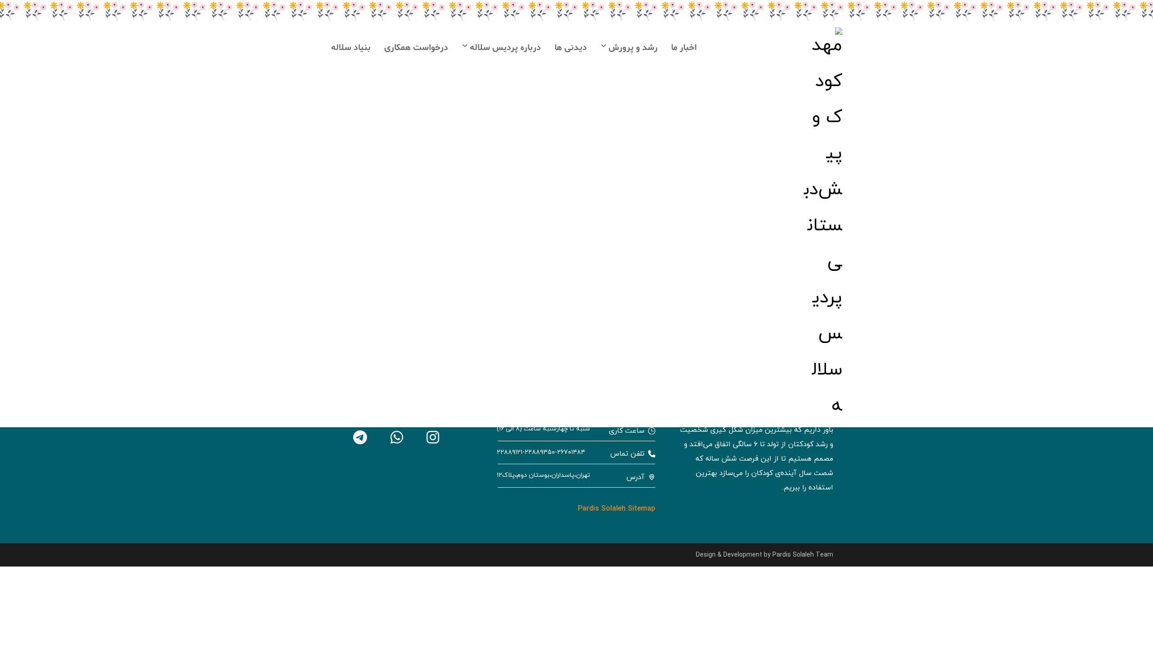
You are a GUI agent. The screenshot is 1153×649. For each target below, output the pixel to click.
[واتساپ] (396, 437)
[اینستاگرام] (432, 437)
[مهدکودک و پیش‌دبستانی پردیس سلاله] (822, 225)
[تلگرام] (360, 437)
